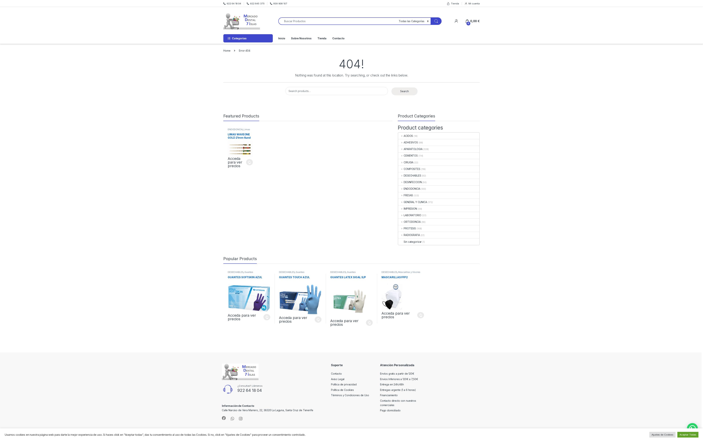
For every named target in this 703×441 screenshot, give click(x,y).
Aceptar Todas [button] (688, 434)
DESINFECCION (413, 182)
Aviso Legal (337, 379)
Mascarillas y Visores (409, 272)
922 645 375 (257, 3)
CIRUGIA (408, 162)
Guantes (248, 272)
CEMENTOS (411, 155)
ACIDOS (408, 135)
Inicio (281, 38)
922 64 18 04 (234, 3)
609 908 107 (280, 3)
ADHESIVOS (411, 142)
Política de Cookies (342, 389)
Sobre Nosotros (301, 38)
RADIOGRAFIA (412, 235)
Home (226, 50)
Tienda (455, 3)
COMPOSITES (412, 168)
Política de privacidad (344, 384)
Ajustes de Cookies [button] (662, 434)
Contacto (338, 38)
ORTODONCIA (412, 221)
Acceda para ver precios (235, 162)
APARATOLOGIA (413, 149)
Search (404, 91)
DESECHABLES (412, 175)
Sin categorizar (413, 241)
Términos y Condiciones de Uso (350, 395)
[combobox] (337, 21)
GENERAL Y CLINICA (415, 202)
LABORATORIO (412, 215)
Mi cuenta (474, 3)
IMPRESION (410, 208)
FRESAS (408, 195)
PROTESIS (410, 228)
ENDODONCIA (235, 129)
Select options (248, 162)
